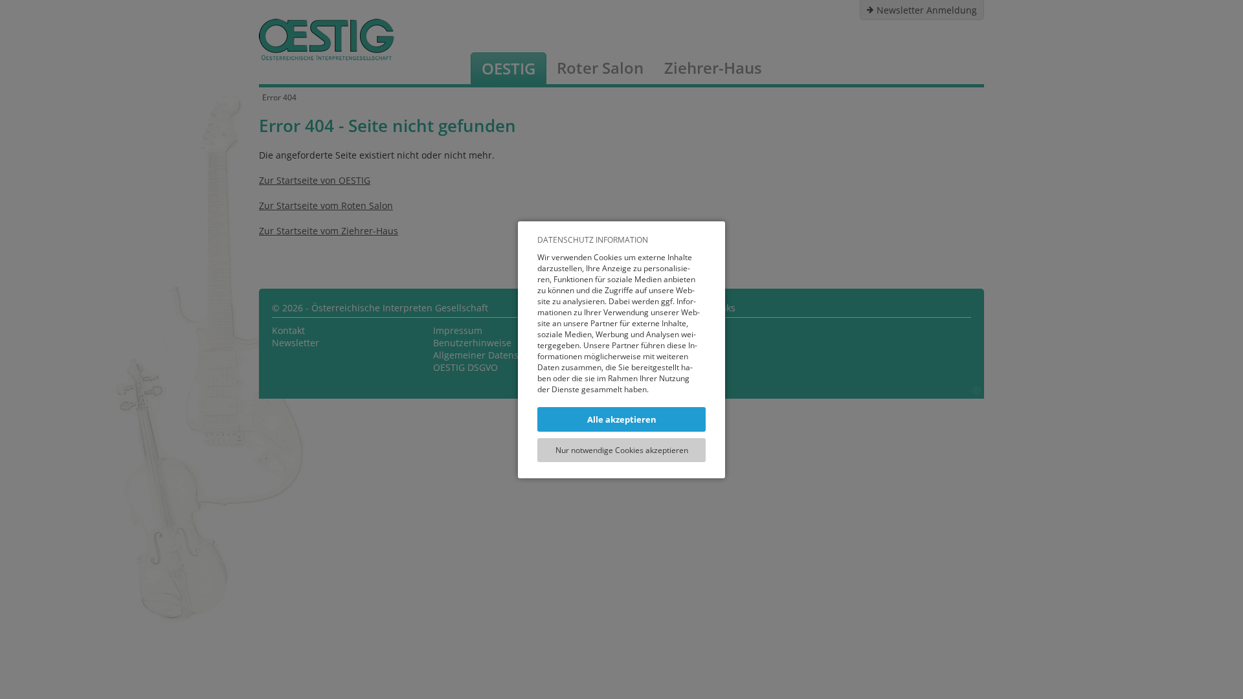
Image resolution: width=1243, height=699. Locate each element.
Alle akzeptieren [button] (621, 419)
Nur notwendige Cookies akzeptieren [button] (621, 450)
